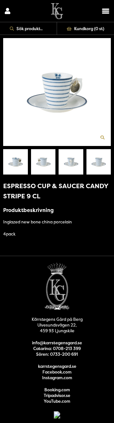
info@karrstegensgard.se (57, 343)
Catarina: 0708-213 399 (57, 348)
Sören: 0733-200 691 (57, 354)
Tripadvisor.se (57, 395)
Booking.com (57, 390)
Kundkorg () (89, 28)
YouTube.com (57, 401)
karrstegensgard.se (57, 366)
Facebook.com (57, 372)
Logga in (7, 11)
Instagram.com (57, 377)
